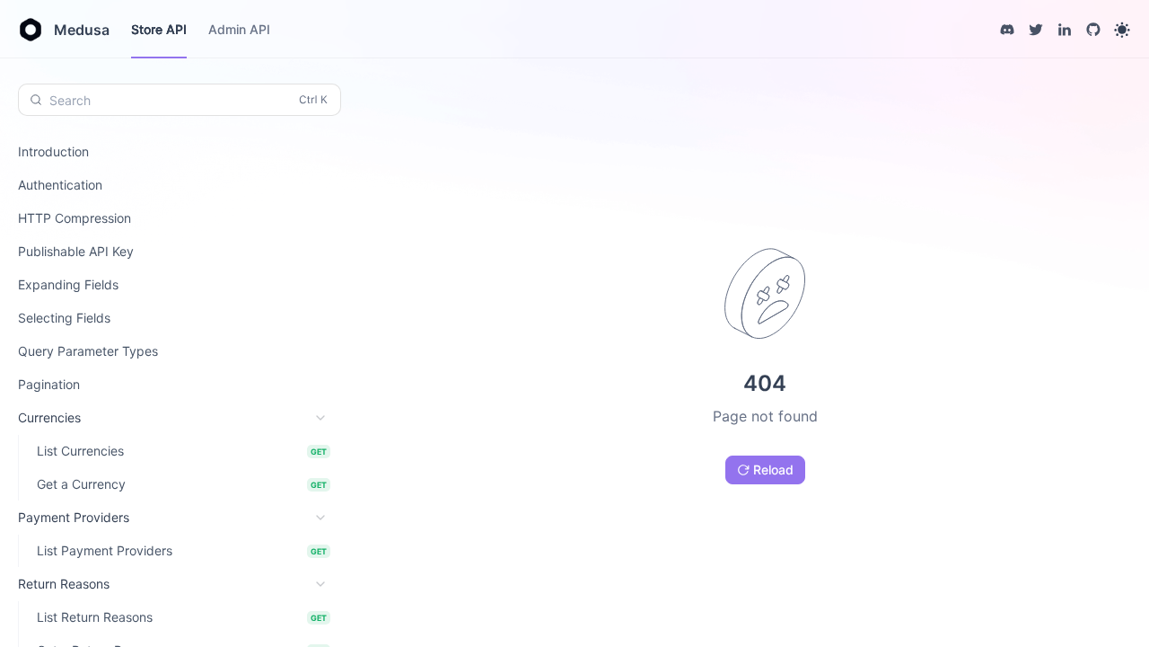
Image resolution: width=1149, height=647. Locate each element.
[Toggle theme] (1122, 30)
